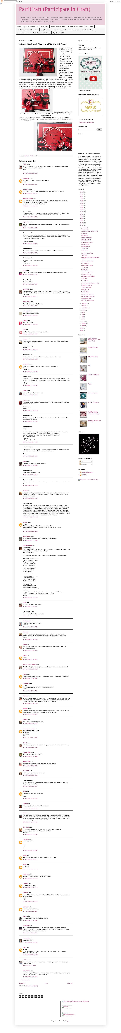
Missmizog (26, 178)
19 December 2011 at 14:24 (30, 659)
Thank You (84, 255)
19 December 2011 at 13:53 (30, 627)
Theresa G (26, 827)
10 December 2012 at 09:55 (30, 976)
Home (19, 26)
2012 (81, 223)
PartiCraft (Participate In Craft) (54, 9)
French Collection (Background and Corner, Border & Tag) (94, 340)
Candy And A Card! (86, 298)
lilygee (25, 644)
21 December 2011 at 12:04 (30, 942)
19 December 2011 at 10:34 (30, 421)
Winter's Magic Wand (86, 237)
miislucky (25, 960)
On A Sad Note (85, 263)
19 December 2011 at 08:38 (30, 274)
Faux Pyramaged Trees (87, 272)
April (82, 318)
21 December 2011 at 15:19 (30, 954)
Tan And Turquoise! (86, 287)
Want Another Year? (93, 356)
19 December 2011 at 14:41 (30, 678)
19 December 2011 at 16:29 (30, 703)
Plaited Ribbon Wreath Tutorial (41, 33)
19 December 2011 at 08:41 (30, 284)
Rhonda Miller (27, 752)
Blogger (67, 1021)
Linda (24, 602)
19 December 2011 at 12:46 (30, 540)
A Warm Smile (84, 251)
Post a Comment (25, 980)
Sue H (24, 947)
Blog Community (69, 1005)
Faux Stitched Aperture (87, 265)
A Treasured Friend (86, 274)
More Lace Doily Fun (86, 285)
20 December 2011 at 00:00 (30, 901)
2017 (81, 212)
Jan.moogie (26, 938)
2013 (81, 220)
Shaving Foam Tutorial (59, 29)
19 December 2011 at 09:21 (30, 315)
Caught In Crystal (45, 29)
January (83, 325)
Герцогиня (26, 222)
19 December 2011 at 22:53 (30, 878)
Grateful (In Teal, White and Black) (90, 283)
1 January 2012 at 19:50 (29, 965)
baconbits (25, 364)
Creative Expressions (87, 472)
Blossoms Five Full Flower (75, 26)
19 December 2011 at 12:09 (30, 485)
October (83, 305)
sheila (24, 855)
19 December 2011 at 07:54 (30, 243)
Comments (83, 464)
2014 (81, 218)
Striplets (90, 384)
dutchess (25, 632)
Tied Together (84, 270)
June (82, 314)
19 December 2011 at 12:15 (30, 498)
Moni (24, 461)
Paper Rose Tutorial (58, 33)
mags (24, 164)
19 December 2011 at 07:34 (30, 206)
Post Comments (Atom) (32, 986)
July (82, 312)
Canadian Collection (93, 347)
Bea (24, 329)
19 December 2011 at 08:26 (30, 265)
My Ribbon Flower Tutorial (30, 26)
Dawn (24, 916)
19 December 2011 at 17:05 (30, 723)
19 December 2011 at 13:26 (30, 616)
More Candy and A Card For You (89, 231)
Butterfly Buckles (85, 244)
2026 (81, 192)
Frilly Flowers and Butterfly (88, 276)
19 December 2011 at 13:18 (30, 606)
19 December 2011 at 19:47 (30, 850)
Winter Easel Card (86, 240)
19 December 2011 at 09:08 (30, 306)
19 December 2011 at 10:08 (30, 410)
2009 (81, 330)
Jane (24, 791)
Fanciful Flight (84, 292)
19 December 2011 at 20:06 (30, 859)
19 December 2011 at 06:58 (30, 193)
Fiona (24, 674)
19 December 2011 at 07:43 (30, 228)
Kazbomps (26, 874)
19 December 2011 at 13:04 (30, 597)
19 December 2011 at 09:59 (30, 395)
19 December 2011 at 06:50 (30, 173)
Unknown (25, 189)
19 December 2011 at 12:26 (30, 517)
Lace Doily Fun (85, 289)
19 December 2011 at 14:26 (30, 669)
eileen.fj (25, 522)
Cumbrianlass (27, 621)
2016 (81, 214)
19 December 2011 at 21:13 (30, 869)
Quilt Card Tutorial (74, 29)
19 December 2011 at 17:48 (30, 756)
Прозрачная (26, 311)
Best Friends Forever (93, 393)
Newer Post (22, 983)
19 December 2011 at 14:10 (30, 639)
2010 (81, 328)
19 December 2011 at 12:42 (30, 531)
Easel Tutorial (89, 26)
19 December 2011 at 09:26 (30, 349)
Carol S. (25, 743)
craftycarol (26, 683)
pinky (24, 270)
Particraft (84, 474)
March (83, 321)
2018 (81, 209)
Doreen (25, 390)
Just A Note (84, 278)
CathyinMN (26, 771)
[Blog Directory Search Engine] (68, 1014)
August (83, 310)
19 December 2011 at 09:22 (30, 324)
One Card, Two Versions (87, 300)
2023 (81, 198)
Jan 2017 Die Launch (93, 402)
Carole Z (25, 803)
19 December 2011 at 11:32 (30, 456)
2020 (81, 205)
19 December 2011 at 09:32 (30, 359)
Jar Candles (64, 1008)
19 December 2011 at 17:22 (30, 747)
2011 (81, 225)
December (84, 227)
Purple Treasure (85, 246)
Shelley (25, 320)
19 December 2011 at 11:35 (30, 465)
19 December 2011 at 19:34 (30, 834)
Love (89, 365)
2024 (81, 196)
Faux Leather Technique (23, 33)
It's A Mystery (84, 235)
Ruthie (25, 400)
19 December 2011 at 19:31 (30, 808)
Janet (24, 813)
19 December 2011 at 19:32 (30, 822)
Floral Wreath (84, 281)
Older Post (69, 983)
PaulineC (25, 708)
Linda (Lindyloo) (27, 545)
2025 (81, 194)
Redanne (25, 696)
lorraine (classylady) (28, 728)
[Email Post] (36, 155)
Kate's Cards (26, 761)
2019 (81, 207)
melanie (25, 719)
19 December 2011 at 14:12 (30, 650)
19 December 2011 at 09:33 (30, 371)
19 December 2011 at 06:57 (30, 184)
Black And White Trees (87, 261)
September (84, 308)
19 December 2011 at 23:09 (30, 887)
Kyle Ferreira (26, 970)
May (82, 316)
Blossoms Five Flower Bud (58, 26)
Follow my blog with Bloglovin (86, 122)
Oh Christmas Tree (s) (87, 242)
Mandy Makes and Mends (30, 664)
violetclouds (26, 925)
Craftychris (26, 289)
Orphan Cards (85, 229)
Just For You (84, 248)
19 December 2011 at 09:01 (30, 296)
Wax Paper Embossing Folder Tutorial (27, 29)
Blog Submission (68, 1008)
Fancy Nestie (44, 26)
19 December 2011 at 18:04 (30, 766)
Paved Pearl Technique (88, 29)
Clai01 (25, 655)
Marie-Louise (26, 301)
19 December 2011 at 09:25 (30, 334)
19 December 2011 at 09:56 (30, 385)
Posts (82, 461)
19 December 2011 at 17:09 (30, 738)
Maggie (25, 339)
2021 (81, 203)
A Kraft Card (84, 233)
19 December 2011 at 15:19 (30, 691)
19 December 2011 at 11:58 (30, 474)
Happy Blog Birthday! (93, 374)
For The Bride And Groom (87, 296)
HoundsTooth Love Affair (87, 294)
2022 (81, 201)
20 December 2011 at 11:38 (30, 911)
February (83, 323)
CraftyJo (25, 490)
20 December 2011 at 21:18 (30, 933)
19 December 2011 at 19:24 (30, 798)
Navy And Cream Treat (87, 253)
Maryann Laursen (28, 198)
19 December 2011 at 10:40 (30, 442)
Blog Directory (64, 1005)
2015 (81, 216)
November (84, 303)
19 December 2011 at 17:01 (30, 714)
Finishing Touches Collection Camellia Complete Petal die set (93, 413)
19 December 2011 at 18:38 (30, 775)
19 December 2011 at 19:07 (30, 786)
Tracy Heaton (26, 536)
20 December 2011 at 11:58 (30, 920)
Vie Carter (26, 839)
